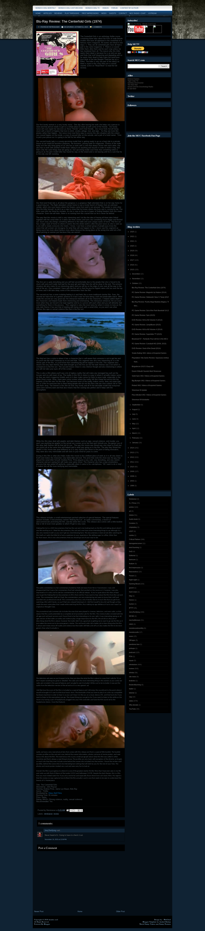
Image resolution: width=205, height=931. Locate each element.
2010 (132, 467)
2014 (132, 448)
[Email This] (70, 810)
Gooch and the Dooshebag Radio (140, 87)
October (135, 283)
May (134, 424)
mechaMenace (134, 620)
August (135, 409)
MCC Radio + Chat (137, 13)
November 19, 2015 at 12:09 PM (56, 839)
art (130, 511)
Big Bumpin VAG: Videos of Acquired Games (148, 381)
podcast (132, 652)
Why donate (133, 705)
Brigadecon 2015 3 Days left (142, 366)
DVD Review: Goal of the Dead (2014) (146, 348)
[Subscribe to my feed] (149, 32)
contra (131, 535)
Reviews (58, 13)
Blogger (47, 924)
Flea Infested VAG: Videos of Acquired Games (149, 395)
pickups (132, 648)
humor (131, 604)
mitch (131, 624)
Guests (112, 13)
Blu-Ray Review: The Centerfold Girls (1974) (69, 21)
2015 (132, 270)
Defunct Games (133, 79)
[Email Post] (68, 810)
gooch (131, 588)
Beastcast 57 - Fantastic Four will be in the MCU (150, 339)
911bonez (133, 499)
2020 (132, 246)
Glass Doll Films (55, 793)
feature (131, 564)
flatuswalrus (133, 572)
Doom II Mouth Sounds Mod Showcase (146, 371)
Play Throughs (72, 13)
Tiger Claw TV (133, 81)
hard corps (133, 592)
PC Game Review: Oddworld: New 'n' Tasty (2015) (151, 297)
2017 (132, 260)
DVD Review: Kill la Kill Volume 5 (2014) (147, 320)
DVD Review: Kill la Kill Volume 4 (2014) (147, 329)
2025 (132, 232)
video (131, 701)
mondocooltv (134, 632)
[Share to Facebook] (78, 810)
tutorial (131, 693)
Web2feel (167, 919)
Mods (103, 13)
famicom (132, 560)
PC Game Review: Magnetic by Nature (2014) (149, 292)
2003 (132, 481)
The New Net (133, 85)
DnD (130, 551)
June (134, 419)
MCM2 (131, 616)
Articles (47, 13)
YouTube (132, 709)
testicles (132, 681)
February (135, 438)
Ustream (152, 13)
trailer (131, 689)
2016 (132, 265)
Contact (123, 13)
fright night (133, 580)
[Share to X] (76, 810)
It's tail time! (132, 89)
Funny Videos (150, 924)
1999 (132, 486)
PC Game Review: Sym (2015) (143, 315)
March (134, 433)
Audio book (133, 519)
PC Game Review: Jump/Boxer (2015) (146, 325)
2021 (132, 241)
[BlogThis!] (73, 810)
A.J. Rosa (132, 503)
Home (38, 13)
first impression (134, 568)
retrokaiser (48, 814)
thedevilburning (135, 685)
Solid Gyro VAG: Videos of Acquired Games (148, 376)
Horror (131, 600)
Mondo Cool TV (92, 8)
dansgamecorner (135, 543)
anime (131, 507)
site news (132, 677)
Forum (114, 8)
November (136, 279)
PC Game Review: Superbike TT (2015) (147, 334)
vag (130, 697)
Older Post (120, 911)
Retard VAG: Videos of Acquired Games (147, 385)
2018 (132, 255)
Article (131, 515)
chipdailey (133, 527)
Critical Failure (134, 539)
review (56, 814)
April (134, 428)
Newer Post (39, 911)
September (136, 405)
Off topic (132, 640)
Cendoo (132, 523)
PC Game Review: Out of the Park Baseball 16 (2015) (152, 310)
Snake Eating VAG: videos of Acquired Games (149, 353)
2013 (132, 452)
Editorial (132, 555)
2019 (132, 251)
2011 (132, 462)
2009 (132, 471)
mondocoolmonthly (136, 628)
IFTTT (131, 608)
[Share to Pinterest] (81, 810)
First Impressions (90, 13)
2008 (132, 476)
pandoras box (134, 644)
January (135, 443)
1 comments (97, 27)
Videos (105, 8)
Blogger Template (149, 922)
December (136, 274)
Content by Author (129, 8)
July (134, 414)
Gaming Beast (134, 584)
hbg (130, 596)
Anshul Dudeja (165, 922)
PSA (130, 656)
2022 (132, 236)
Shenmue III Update (139, 390)
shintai (131, 673)
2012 (132, 457)
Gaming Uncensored (135, 83)
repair (131, 660)
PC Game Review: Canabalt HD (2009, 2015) (149, 344)
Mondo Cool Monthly (46, 8)
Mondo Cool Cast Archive (70, 8)
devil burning (134, 547)
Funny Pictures (165, 924)
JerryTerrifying (50, 830)
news (131, 636)
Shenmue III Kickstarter (140, 400)
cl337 (131, 531)
